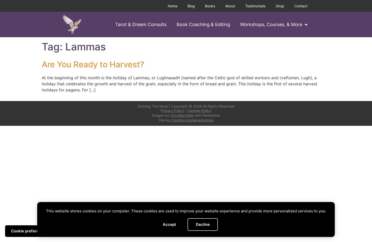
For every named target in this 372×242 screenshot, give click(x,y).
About (230, 6)
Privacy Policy (172, 110)
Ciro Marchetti (182, 115)
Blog (191, 6)
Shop (280, 6)
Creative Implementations (192, 120)
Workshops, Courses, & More (271, 24)
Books (210, 6)
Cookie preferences (29, 231)
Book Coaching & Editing (203, 24)
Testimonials (255, 6)
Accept (169, 224)
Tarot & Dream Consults (141, 24)
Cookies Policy (199, 110)
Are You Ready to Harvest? (93, 64)
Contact (300, 6)
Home (172, 6)
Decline (203, 224)
